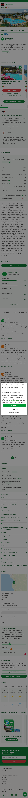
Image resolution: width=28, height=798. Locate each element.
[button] (14, 412)
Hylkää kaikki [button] (14, 409)
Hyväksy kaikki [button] (14, 405)
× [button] (24, 384)
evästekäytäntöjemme (14, 400)
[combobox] (23, 384)
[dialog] (14, 399)
